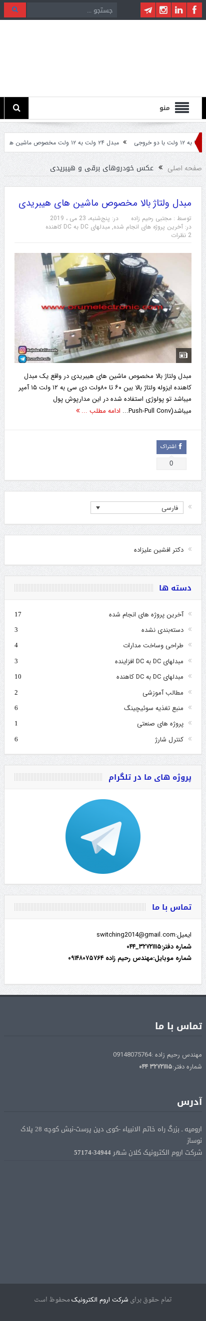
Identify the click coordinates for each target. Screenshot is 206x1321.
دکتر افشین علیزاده (159, 550)
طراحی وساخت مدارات (153, 645)
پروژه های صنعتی (160, 724)
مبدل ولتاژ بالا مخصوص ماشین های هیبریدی (105, 203)
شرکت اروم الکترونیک (100, 1300)
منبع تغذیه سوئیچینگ (154, 708)
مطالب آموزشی (163, 693)
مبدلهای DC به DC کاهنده (78, 227)
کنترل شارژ (169, 739)
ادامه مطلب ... (100, 411)
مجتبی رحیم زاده (151, 218)
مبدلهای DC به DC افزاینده (149, 661)
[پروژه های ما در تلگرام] (103, 836)
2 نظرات (181, 235)
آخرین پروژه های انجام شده (148, 227)
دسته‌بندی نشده (163, 630)
